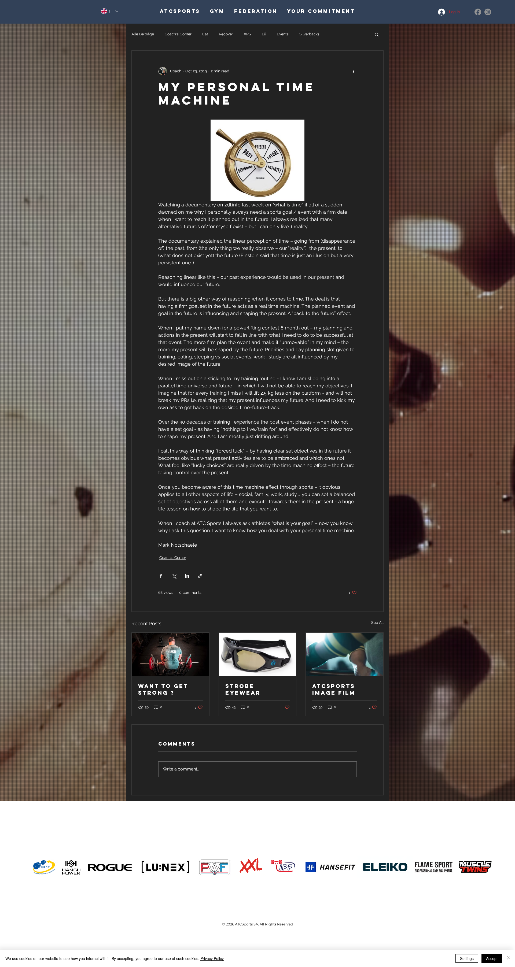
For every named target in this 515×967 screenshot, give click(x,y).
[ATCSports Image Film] (344, 654)
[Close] (508, 958)
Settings (467, 958)
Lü (264, 34)
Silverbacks (309, 34)
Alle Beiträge (142, 34)
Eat (205, 34)
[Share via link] (200, 576)
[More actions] (353, 71)
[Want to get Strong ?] (170, 654)
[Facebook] (477, 12)
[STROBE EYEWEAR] (257, 654)
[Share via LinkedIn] (187, 576)
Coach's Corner (178, 34)
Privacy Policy (212, 958)
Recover (226, 34)
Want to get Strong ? (163, 689)
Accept (492, 958)
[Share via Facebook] (160, 576)
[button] (376, 34)
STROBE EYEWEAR (243, 689)
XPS (247, 34)
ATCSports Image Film (333, 689)
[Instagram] (487, 12)
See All (377, 622)
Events (283, 34)
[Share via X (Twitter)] (173, 576)
